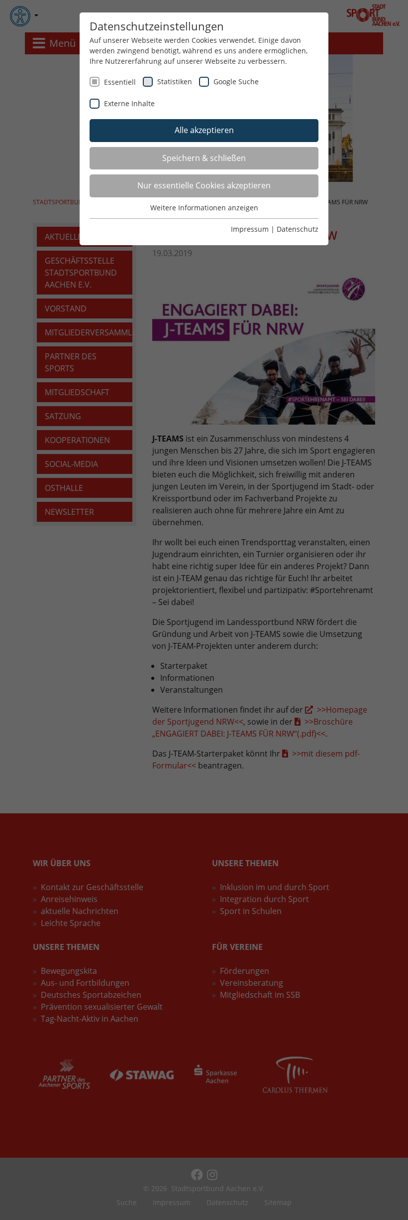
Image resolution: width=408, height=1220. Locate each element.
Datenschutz (297, 229)
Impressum (250, 229)
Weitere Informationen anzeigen (204, 207)
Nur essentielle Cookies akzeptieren (204, 185)
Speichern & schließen (204, 157)
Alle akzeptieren (204, 130)
